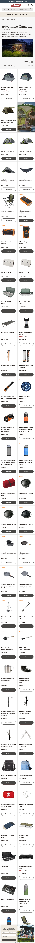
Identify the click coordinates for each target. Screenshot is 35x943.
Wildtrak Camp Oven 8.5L (26, 493)
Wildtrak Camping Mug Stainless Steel (7, 679)
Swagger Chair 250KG (7, 211)
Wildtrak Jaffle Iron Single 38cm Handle (24, 649)
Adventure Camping (10, 19)
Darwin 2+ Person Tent (25, 151)
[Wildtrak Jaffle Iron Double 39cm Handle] (8, 638)
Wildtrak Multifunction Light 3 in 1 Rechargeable (8, 397)
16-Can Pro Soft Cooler (25, 775)
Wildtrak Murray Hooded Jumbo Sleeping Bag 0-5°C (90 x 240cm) (8, 462)
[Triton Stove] (8, 856)
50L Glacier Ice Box (7, 273)
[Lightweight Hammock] (26, 170)
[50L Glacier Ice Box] (8, 263)
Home (3, 19)
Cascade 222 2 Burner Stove (7, 303)
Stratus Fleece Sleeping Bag (8, 494)
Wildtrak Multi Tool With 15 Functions (25, 745)
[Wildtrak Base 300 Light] (8, 355)
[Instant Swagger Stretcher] (26, 825)
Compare (26, 61)
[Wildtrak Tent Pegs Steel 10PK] (26, 794)
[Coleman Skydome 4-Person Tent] (26, 77)
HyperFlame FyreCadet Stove (25, 867)
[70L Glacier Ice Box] (26, 263)
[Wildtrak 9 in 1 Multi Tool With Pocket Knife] (8, 734)
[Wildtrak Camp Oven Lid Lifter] (26, 607)
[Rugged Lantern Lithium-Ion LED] (26, 322)
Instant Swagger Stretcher (23, 836)
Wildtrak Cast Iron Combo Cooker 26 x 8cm (8, 554)
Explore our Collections (25, 104)
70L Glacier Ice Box (24, 273)
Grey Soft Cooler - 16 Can (8, 775)
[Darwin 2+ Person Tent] (26, 141)
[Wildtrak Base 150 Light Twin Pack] (26, 355)
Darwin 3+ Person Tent (7, 151)
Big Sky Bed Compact (7, 332)
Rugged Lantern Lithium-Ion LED (26, 333)
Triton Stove (4, 866)
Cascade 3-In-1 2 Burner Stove (26, 303)
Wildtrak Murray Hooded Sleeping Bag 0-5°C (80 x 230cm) (26, 462)
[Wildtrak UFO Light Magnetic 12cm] (26, 386)
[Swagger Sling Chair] (26, 922)
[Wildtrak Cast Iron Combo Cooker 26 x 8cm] (8, 543)
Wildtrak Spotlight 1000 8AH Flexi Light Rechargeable (8, 429)
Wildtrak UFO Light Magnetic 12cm (24, 397)
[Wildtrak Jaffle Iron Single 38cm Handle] (26, 638)
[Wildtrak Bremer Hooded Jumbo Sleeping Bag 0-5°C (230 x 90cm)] (26, 417)
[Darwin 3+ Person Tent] (8, 141)
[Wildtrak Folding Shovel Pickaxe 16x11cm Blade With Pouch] (8, 701)
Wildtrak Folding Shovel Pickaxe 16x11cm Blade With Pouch (8, 713)
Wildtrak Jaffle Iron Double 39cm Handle (7, 649)
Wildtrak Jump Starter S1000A (25, 243)
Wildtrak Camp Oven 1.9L (26, 524)
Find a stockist (8, 98)
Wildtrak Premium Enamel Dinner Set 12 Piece (25, 680)
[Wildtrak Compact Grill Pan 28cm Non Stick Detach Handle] (26, 574)
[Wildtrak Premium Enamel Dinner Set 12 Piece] (26, 668)
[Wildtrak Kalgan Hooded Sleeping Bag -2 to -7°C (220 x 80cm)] (8, 922)
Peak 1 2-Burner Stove (7, 899)
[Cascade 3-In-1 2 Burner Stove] (26, 292)
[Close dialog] (33, 926)
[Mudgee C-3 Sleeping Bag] (8, 825)
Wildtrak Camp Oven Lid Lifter (26, 618)
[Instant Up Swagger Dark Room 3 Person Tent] (8, 110)
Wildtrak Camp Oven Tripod (7, 618)
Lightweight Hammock (25, 180)
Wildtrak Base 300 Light (8, 365)
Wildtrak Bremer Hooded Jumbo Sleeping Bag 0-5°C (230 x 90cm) (26, 429)
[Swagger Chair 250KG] (8, 201)
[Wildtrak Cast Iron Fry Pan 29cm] (26, 543)
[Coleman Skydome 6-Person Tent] (8, 77)
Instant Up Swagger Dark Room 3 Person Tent (8, 121)
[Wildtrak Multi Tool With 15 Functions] (26, 734)
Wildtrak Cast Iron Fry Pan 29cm (25, 554)
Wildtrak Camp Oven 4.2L (8, 524)
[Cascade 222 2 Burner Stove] (8, 292)
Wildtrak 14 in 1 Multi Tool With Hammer (25, 712)
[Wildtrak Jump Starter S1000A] (26, 232)
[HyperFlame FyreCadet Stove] (26, 856)
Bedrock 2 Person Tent (7, 180)
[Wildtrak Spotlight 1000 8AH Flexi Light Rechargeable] (8, 417)
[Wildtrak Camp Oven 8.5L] (26, 483)
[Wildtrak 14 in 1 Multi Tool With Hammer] (26, 701)
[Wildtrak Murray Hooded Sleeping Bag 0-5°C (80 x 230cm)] (26, 450)
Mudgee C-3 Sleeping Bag (7, 836)
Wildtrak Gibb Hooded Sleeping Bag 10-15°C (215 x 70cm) (25, 901)
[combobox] (17, 9)
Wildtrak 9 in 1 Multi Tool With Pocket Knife (8, 745)
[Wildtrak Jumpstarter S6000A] (26, 201)
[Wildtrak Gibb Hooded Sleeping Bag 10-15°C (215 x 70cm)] (26, 889)
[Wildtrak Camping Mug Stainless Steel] (8, 668)
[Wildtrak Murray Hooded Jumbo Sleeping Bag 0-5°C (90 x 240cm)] (8, 450)
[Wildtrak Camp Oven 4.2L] (8, 514)
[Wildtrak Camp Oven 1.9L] (26, 514)
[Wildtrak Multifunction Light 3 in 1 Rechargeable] (8, 386)
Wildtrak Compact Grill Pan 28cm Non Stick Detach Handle (25, 586)
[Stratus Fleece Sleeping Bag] (8, 483)
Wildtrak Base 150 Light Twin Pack (26, 366)
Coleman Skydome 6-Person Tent (7, 88)
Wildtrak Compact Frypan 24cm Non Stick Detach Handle (8, 586)
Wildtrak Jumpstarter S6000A (25, 212)
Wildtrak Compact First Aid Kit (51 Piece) (8, 805)
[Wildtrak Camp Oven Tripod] (8, 607)
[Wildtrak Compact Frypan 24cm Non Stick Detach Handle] (8, 574)
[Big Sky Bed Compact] (8, 322)
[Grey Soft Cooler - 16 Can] (8, 765)
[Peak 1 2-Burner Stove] (8, 889)
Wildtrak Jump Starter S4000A (7, 243)
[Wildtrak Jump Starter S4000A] (8, 232)
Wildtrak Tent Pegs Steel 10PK (26, 805)
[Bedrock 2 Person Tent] (8, 170)
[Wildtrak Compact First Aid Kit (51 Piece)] (8, 794)
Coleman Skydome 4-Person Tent (25, 88)
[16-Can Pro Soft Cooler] (26, 765)
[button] (32, 5)
